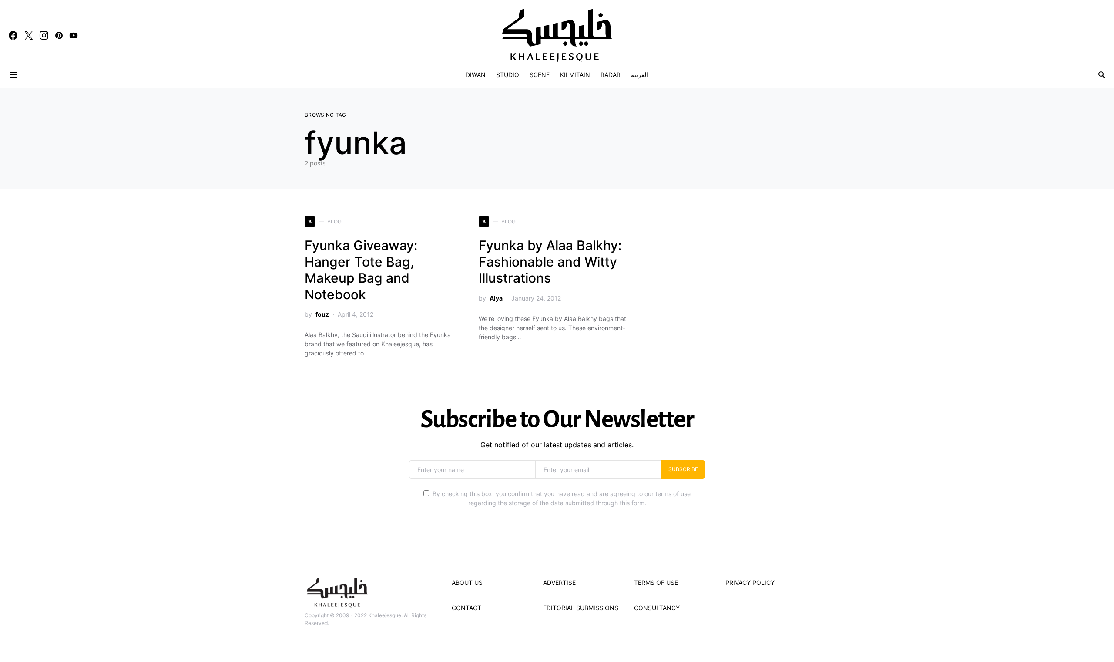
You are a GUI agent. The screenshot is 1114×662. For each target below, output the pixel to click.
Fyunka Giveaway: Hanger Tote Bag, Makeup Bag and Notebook (361, 269)
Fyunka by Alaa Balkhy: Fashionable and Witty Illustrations (550, 261)
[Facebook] (13, 35)
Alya (496, 298)
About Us (467, 582)
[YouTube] (73, 35)
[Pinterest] (59, 35)
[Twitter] (28, 35)
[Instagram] (44, 35)
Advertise (559, 582)
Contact (466, 607)
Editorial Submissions (580, 607)
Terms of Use (656, 582)
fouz (322, 314)
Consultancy (657, 607)
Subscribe (683, 469)
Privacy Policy (750, 582)
